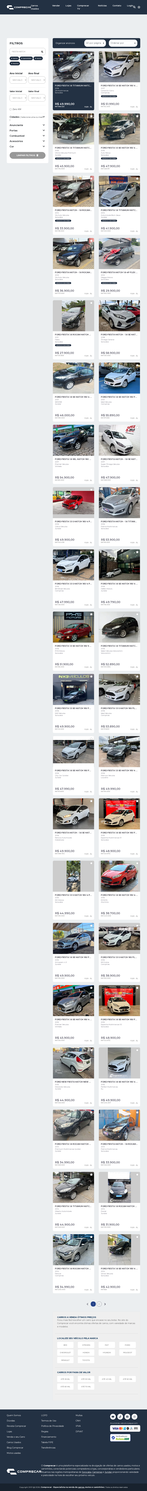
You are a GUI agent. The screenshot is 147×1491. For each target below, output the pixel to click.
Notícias (102, 5)
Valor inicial (16, 91)
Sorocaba (86, 1472)
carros (81, 1487)
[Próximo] (105, 1304)
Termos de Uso (48, 1420)
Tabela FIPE (47, 1442)
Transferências (48, 1447)
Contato (117, 5)
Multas (79, 1415)
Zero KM (16, 109)
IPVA (78, 1426)
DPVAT (79, 1431)
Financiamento (48, 1437)
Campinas (97, 1472)
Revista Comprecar (16, 1426)
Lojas (68, 5)
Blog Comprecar (15, 1447)
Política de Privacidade (52, 1426)
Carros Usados (14, 1442)
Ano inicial (16, 73)
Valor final (33, 91)
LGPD (44, 1415)
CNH (78, 1420)
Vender (56, 5)
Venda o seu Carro (16, 1437)
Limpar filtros (26, 155)
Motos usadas (14, 1453)
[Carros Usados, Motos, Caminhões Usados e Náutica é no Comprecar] (19, 7)
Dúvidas (11, 1420)
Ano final (33, 73)
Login (130, 5)
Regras (44, 1431)
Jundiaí (108, 1472)
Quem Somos (14, 1415)
